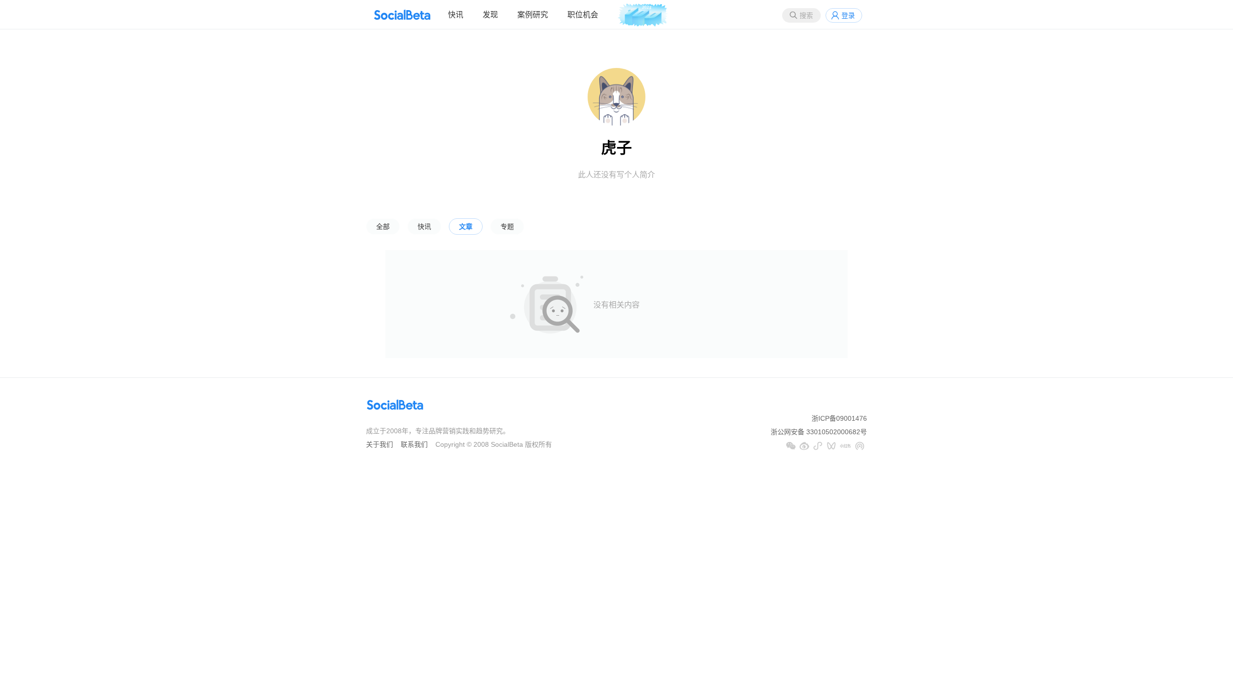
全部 (383, 226)
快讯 (455, 15)
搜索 (806, 15)
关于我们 (379, 444)
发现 (490, 15)
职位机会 (582, 15)
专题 (507, 226)
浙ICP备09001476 (839, 418)
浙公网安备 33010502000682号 (819, 432)
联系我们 (414, 444)
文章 (465, 226)
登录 (848, 15)
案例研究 (532, 15)
